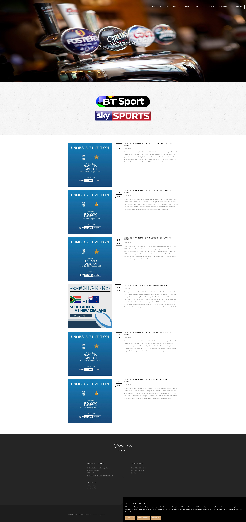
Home (143, 6)
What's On (164, 6)
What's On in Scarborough (219, 6)
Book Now (240, 6)
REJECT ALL (156, 518)
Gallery (176, 6)
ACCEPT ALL (130, 518)
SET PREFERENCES (143, 518)
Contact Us (199, 6)
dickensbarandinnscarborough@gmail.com (100, 476)
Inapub (103, 515)
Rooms (187, 6)
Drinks (152, 6)
